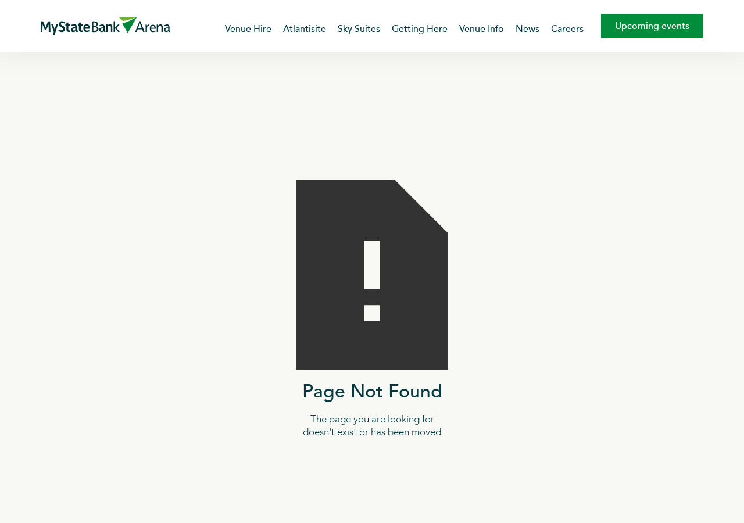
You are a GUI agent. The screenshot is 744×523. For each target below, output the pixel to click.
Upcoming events (652, 26)
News (527, 29)
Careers (567, 29)
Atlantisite (304, 29)
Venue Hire (248, 29)
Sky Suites (359, 29)
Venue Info (481, 29)
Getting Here (420, 29)
